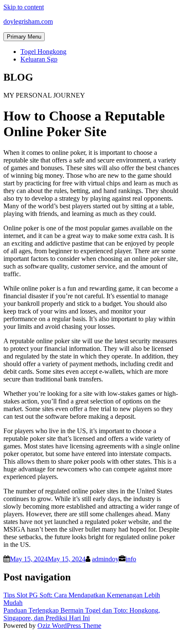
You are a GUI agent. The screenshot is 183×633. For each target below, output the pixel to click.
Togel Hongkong (43, 51)
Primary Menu (24, 37)
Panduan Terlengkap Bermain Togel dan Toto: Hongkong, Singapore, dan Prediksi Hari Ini (81, 614)
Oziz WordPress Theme (69, 625)
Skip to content (23, 7)
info (131, 559)
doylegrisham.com (28, 21)
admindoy (105, 559)
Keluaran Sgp (38, 59)
